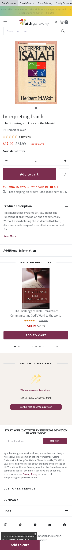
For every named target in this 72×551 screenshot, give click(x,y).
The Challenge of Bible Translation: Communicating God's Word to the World (35, 313)
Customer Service (19, 488)
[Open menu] (5, 21)
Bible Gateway (45, 3)
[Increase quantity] (65, 160)
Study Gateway (64, 3)
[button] (36, 108)
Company (10, 499)
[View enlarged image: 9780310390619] (36, 72)
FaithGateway (9, 3)
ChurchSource (27, 3)
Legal (8, 511)
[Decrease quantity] (6, 160)
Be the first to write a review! (36, 407)
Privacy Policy (30, 474)
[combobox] (35, 31)
